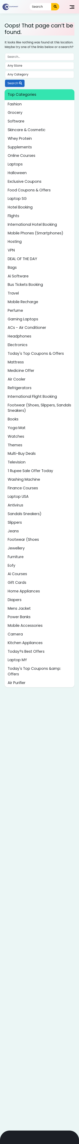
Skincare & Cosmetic (26, 129)
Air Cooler (17, 379)
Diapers (14, 599)
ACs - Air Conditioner (27, 327)
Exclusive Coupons (24, 181)
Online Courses (21, 155)
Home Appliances (24, 591)
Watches (16, 436)
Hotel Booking (20, 207)
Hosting (15, 241)
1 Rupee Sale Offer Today (30, 470)
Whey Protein (20, 138)
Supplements (20, 147)
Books (13, 419)
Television (17, 462)
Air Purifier (17, 682)
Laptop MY (17, 660)
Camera (15, 634)
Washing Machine (24, 479)
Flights (13, 215)
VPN (11, 250)
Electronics (17, 344)
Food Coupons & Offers (29, 190)
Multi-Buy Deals (22, 453)
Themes (15, 445)
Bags (12, 267)
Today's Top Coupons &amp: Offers (34, 671)
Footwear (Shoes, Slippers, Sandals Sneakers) (39, 408)
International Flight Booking (32, 396)
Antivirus (15, 505)
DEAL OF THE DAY (22, 258)
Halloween (17, 172)
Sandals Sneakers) (24, 513)
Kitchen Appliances (25, 642)
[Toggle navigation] (72, 6)
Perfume (15, 310)
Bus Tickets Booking (25, 284)
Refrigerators (19, 387)
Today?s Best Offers (26, 651)
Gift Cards (17, 582)
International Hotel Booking (32, 224)
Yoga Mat (17, 427)
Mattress (16, 362)
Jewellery (16, 548)
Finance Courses (23, 488)
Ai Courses (17, 574)
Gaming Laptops (23, 319)
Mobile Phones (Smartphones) (35, 233)
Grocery (15, 112)
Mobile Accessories (25, 625)
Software (16, 121)
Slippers (15, 522)
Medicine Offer (21, 370)
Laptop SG (17, 198)
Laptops (15, 164)
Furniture (16, 556)
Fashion (15, 104)
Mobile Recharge (23, 301)
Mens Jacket (19, 608)
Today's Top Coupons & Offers (36, 353)
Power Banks (19, 617)
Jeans (13, 531)
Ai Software (18, 276)
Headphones (19, 336)
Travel (13, 293)
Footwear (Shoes (23, 539)
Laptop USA (18, 496)
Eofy (11, 565)
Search (13, 83)
